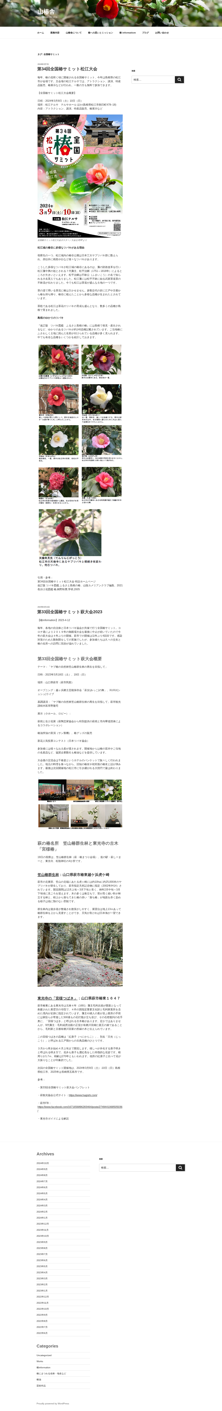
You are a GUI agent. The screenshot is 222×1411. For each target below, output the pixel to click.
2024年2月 (42, 1211)
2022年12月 (43, 1296)
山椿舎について (74, 32)
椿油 (39, 1379)
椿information (43, 1367)
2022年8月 (42, 1321)
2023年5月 (42, 1266)
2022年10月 (43, 1309)
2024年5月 (42, 1193)
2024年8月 (42, 1175)
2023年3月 (42, 1278)
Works (40, 1361)
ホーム (40, 32)
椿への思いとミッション (100, 32)
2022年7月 (42, 1327)
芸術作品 (41, 1385)
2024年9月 (42, 1169)
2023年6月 (42, 1260)
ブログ (145, 32)
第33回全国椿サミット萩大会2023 (69, 611)
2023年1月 (42, 1290)
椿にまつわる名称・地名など (51, 1373)
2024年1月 (42, 1217)
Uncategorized (44, 1355)
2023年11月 (43, 1230)
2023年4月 (42, 1272)
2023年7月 (42, 1254)
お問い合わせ (162, 32)
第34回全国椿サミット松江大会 (67, 68)
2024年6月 (42, 1187)
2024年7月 (42, 1181)
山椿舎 (46, 11)
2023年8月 (42, 1248)
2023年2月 (42, 1284)
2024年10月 (43, 1163)
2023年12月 (43, 1223)
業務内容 (54, 32)
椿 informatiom (127, 32)
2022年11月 (43, 1303)
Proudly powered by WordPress (53, 1403)
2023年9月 (42, 1242)
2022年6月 (42, 1333)
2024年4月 (42, 1199)
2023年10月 (43, 1236)
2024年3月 (42, 1205)
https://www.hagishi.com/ (83, 1095)
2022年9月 (42, 1315)
